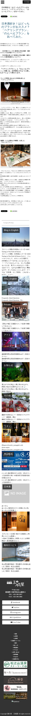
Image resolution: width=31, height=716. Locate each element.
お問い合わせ (15, 652)
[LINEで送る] (13, 16)
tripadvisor (16, 617)
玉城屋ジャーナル (15, 640)
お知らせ (8, 365)
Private (7, 304)
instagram (16, 612)
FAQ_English (10, 278)
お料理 (16, 636)
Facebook (16, 602)
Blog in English (11, 230)
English (15, 656)
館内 (15, 643)
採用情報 (15, 654)
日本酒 (7, 486)
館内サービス (10, 545)
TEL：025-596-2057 (15, 594)
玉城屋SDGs (15, 659)
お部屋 (16, 638)
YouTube (16, 622)
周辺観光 (8, 454)
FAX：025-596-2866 (15, 597)
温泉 (15, 633)
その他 (7, 395)
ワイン (7, 426)
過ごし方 (15, 645)
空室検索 (27, 2)
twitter (16, 607)
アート (7, 335)
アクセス (15, 649)
